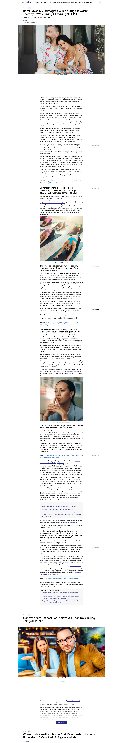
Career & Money (82, 2)
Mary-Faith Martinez (28, 624)
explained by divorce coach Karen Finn (52, 203)
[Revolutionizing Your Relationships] (28, 2)
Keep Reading (61, 722)
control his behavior (64, 477)
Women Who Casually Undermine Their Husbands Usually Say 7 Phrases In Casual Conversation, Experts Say (61, 597)
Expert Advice (89, 2)
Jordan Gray (26, 741)
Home (24, 7)
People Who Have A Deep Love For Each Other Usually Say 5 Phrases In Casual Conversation (60, 601)
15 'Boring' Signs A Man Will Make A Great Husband (62, 579)
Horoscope (46, 2)
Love (37, 2)
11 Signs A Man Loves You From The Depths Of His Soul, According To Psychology (61, 515)
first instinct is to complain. (69, 523)
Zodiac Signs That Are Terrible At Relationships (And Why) (59, 506)
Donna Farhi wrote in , (67, 371)
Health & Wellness (72, 2)
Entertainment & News (62, 2)
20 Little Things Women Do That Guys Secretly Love (57, 509)
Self (51, 2)
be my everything (76, 566)
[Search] (96, 2)
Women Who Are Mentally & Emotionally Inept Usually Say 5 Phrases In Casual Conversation (60, 593)
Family (54, 2)
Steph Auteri (26, 20)
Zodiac (41, 2)
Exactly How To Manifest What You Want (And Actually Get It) (60, 512)
